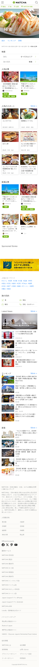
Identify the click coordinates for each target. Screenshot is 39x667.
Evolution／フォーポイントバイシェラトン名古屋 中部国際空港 (28, 169)
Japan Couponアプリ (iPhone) (12, 598)
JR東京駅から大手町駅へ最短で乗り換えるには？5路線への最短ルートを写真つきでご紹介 (26, 397)
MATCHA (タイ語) (8, 568)
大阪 (20, 280)
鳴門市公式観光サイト (9, 630)
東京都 (4, 522)
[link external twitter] (8, 545)
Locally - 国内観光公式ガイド (11, 610)
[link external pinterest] (12, 545)
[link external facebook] (3, 545)
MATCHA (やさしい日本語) (11, 589)
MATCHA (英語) (7, 559)
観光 (4, 6)
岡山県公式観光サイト (9, 621)
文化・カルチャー (28, 304)
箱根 (19, 286)
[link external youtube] (16, 545)
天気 (9, 283)
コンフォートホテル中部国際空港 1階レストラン (10, 169)
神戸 (9, 286)
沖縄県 (22, 530)
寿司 (30, 280)
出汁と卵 (5, 144)
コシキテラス (7, 121)
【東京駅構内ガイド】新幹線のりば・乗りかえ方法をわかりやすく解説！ (26, 407)
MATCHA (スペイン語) (9, 593)
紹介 (3, 41)
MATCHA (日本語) (8, 555)
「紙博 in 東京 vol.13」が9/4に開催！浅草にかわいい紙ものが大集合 (26, 343)
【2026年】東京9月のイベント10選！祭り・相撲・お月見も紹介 (25, 442)
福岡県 (4, 530)
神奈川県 (5, 534)
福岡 (30, 283)
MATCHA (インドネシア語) (11, 581)
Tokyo (25, 283)
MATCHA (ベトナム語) (9, 585)
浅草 (10, 280)
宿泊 (4, 283)
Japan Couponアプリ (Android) (12, 602)
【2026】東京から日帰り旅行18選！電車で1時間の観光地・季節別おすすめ (26, 378)
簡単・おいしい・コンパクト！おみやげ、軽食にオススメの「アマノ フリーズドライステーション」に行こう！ (9, 231)
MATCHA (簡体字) (8, 576)
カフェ (5, 280)
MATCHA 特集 (28, 6)
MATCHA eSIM (7, 606)
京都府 (4, 526)
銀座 (14, 283)
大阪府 (22, 522)
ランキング (11, 41)
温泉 (25, 280)
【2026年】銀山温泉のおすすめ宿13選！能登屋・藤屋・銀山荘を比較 (25, 452)
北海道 (22, 526)
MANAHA (26, 90)
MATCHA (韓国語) (8, 572)
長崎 (14, 286)
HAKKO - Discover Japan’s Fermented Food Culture (19, 634)
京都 (15, 280)
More (33, 106)
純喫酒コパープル (27, 121)
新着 (20, 41)
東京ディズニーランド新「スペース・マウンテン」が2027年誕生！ (26, 352)
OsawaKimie (8, 90)
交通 (17, 6)
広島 (19, 283)
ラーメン (26, 286)
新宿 (9, 289)
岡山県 (22, 534)
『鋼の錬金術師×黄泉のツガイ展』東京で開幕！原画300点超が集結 (26, 362)
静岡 (32, 286)
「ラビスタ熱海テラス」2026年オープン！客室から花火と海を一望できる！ (26, 433)
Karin (6, 233)
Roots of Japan (7, 625)
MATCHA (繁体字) (8, 564)
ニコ (25, 233)
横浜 (4, 289)
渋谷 (4, 286)
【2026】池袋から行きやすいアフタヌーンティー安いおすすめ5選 (26, 461)
